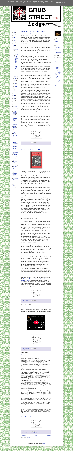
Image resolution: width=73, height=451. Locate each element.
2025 (14, 32)
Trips (14, 114)
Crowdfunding (15, 153)
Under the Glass (15, 122)
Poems (14, 175)
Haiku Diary (15, 171)
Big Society (15, 166)
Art (13, 144)
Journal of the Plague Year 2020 (15, 136)
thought (14, 177)
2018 (14, 43)
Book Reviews (57, 47)
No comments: (27, 142)
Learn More (58, 2)
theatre (14, 163)
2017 (14, 45)
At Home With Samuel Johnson (29, 144)
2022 (14, 37)
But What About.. (14, 183)
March (15, 86)
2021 (14, 38)
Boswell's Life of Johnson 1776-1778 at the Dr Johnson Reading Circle (34, 32)
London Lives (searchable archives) (57, 65)
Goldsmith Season (15, 125)
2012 (14, 100)
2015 (14, 95)
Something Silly (31, 432)
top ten (14, 148)
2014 (14, 96)
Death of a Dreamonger (15, 139)
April (15, 84)
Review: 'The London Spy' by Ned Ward (32, 149)
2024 (14, 34)
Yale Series (15, 165)
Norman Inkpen (37, 248)
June (15, 81)
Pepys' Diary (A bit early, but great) (58, 73)
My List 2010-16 (26, 416)
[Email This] (31, 142)
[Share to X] (33, 142)
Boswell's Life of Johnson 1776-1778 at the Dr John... (16, 59)
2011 (14, 101)
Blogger (43, 443)
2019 (14, 42)
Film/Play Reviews (57, 49)
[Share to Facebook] (34, 142)
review (14, 110)
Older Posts (49, 435)
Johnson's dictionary (57, 62)
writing (14, 156)
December (16, 46)
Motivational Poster (15, 179)
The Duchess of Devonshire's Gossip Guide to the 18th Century (58, 81)
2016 (14, 93)
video (25, 349)
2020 (14, 40)
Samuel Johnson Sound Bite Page (58, 76)
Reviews (35, 144)
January (15, 90)
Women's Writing (14, 127)
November (16, 49)
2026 (14, 30)
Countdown (15, 168)
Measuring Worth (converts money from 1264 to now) (57, 69)
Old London (15, 154)
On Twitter (57, 41)
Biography (15, 146)
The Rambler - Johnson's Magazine (57, 85)
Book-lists (24, 355)
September (16, 54)
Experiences (15, 133)
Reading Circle (57, 51)
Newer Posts (24, 435)
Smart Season (15, 128)
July (15, 80)
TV (13, 184)
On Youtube (57, 42)
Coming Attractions (15, 159)
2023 (14, 35)
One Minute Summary (15, 174)
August (15, 78)
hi (13, 185)
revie (14, 187)
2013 (14, 98)
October (15, 51)
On (13, 180)
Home (36, 435)
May (15, 83)
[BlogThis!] (32, 142)
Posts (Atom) (28, 437)
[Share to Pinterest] (35, 142)
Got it (63, 2)
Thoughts (35, 432)
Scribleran (15, 143)
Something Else (26, 432)
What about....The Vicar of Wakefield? (32, 307)
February (15, 88)
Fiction (14, 142)
